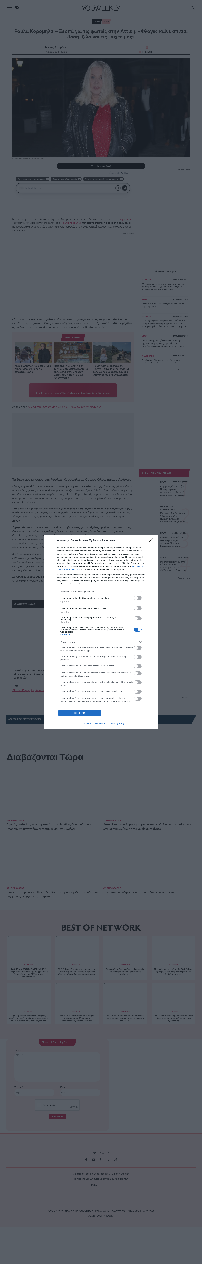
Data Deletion (84, 723)
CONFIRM (79, 713)
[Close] (152, 540)
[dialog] (101, 632)
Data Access (101, 723)
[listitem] (101, 591)
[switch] (138, 598)
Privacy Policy (117, 723)
